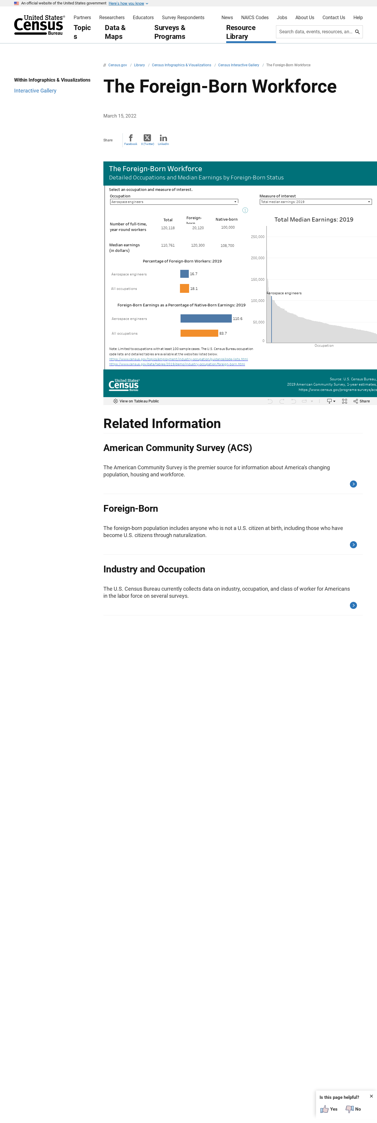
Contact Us (334, 17)
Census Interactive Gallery (239, 65)
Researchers (112, 17)
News (227, 17)
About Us (304, 17)
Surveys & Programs (170, 32)
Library (140, 65)
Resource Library (241, 32)
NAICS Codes (255, 17)
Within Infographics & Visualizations (52, 80)
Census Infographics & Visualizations (182, 65)
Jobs (282, 17)
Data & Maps (115, 32)
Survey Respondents (183, 17)
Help (358, 17)
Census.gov (118, 65)
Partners (82, 17)
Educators (143, 17)
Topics (82, 32)
